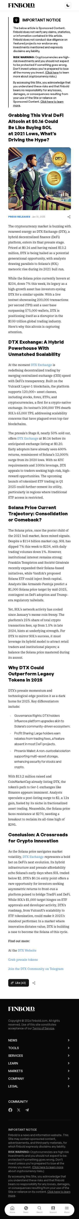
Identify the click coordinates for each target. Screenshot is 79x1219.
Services (15, 1056)
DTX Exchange (41, 365)
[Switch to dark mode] (68, 5)
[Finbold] (21, 5)
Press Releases (19, 216)
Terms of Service (43, 1028)
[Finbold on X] (18, 1110)
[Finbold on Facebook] (10, 1110)
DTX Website (27, 950)
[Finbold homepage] (39, 1009)
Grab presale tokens (23, 959)
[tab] (12, 1209)
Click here (52, 72)
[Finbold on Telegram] (27, 1110)
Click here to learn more (48, 1167)
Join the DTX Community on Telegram (35, 969)
